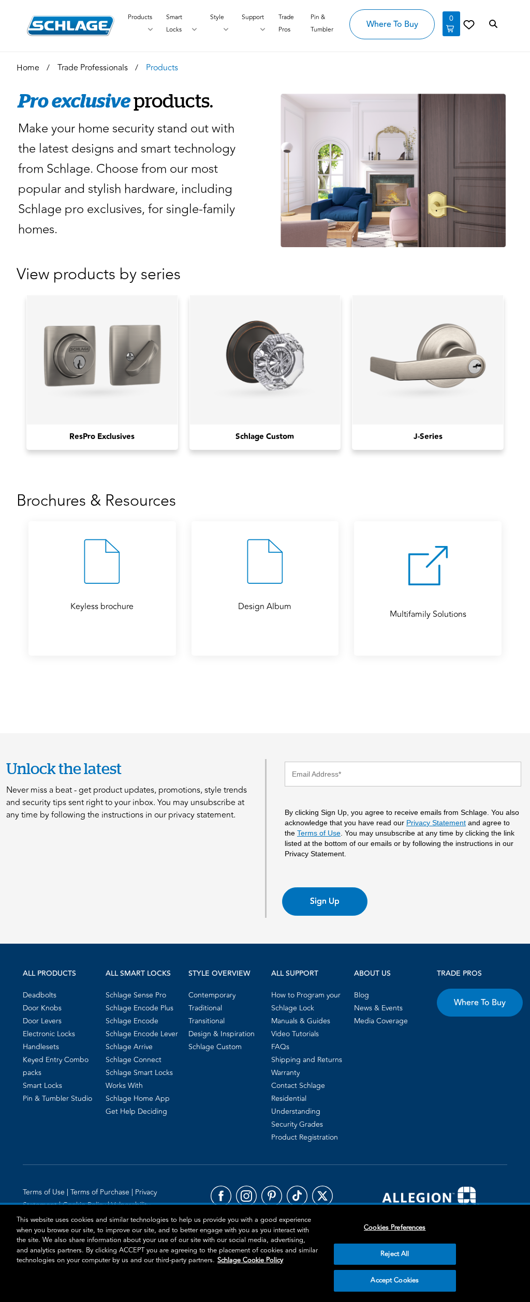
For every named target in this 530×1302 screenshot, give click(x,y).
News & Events (378, 1008)
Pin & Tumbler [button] (322, 23)
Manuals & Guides (300, 1021)
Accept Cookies (395, 1280)
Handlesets (41, 1046)
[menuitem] (61, 995)
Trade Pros (459, 973)
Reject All (394, 1254)
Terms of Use (319, 833)
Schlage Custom (215, 1046)
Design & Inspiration (221, 1033)
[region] (265, 1253)
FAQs (280, 1046)
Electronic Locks (49, 1033)
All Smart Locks (138, 973)
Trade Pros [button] (286, 23)
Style (217, 17)
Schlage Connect (133, 1059)
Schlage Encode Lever (142, 1033)
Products (140, 17)
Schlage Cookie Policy (250, 1260)
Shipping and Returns (306, 1059)
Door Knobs (42, 1008)
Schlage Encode (132, 1021)
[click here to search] (493, 24)
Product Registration (304, 1137)
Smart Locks (174, 23)
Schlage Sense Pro (136, 995)
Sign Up (325, 901)
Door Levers (42, 1021)
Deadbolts (39, 995)
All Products (49, 973)
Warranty (285, 1072)
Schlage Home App (138, 1098)
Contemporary (211, 995)
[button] (388, 170)
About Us (372, 973)
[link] (469, 24)
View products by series (99, 274)
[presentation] (102, 437)
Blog (361, 995)
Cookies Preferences (394, 1227)
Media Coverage (381, 1021)
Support (253, 17)
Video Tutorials (295, 1033)
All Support (294, 973)
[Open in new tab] (430, 1199)
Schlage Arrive (129, 1046)
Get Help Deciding (136, 1111)
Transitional (206, 1021)
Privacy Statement (436, 823)
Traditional (205, 1008)
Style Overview (219, 973)
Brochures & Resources (96, 501)
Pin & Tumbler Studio (57, 1098)
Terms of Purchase (100, 1192)
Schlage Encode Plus (139, 1008)
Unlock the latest (64, 768)
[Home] (70, 25)
